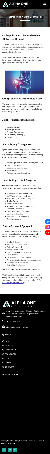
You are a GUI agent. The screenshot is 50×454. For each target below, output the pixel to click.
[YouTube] (47, 232)
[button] (44, 5)
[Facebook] (47, 221)
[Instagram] (47, 227)
